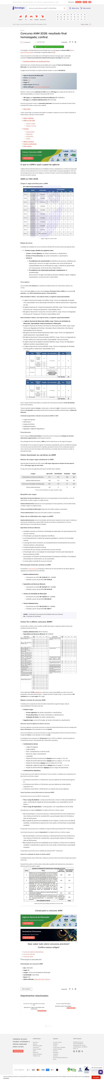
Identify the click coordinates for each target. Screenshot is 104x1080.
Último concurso (28, 141)
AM (64, 14)
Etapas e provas (31, 126)
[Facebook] (76, 1051)
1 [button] (46, 1026)
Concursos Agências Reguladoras (33, 952)
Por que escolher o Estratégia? (59, 1047)
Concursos (78, 2)
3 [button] (49, 1026)
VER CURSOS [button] (28, 158)
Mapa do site (35, 1052)
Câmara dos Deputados (28, 2)
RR (67, 19)
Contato (57, 2)
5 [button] (51, 1026)
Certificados (55, 1054)
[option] (34, 1006)
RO (64, 19)
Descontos (55, 1050)
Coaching (55, 1045)
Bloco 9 (47, 87)
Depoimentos (56, 1052)
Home (14, 24)
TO (84, 19)
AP (67, 14)
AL (61, 14)
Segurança (35, 1044)
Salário (28, 138)
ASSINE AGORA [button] (28, 937)
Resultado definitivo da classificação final (36, 61)
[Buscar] (64, 8)
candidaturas (38, 692)
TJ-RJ (35, 2)
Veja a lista (26, 109)
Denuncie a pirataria (37, 1049)
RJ (57, 19)
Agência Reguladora (26, 989)
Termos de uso (36, 1047)
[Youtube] (79, 1051)
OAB (90, 2)
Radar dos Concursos (17, 2)
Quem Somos (35, 1042)
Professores (39, 2)
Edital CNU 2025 (39, 87)
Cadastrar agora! (18, 1051)
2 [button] (47, 1026)
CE (74, 14)
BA (71, 14)
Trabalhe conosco (36, 1055)
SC (74, 19)
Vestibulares (55, 1044)
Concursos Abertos (29, 954)
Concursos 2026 (28, 956)
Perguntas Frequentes (57, 1049)
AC (57, 14)
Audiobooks (55, 1055)
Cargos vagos (30, 132)
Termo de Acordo (33, 568)
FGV (29, 80)
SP (81, 19)
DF (78, 14)
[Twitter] (82, 1051)
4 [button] (50, 1026)
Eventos (34, 1050)
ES (81, 14)
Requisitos (29, 134)
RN (61, 19)
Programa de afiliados (37, 1054)
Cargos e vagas (30, 123)
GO (85, 14)
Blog (18, 24)
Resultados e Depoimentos (48, 2)
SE (78, 19)
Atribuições (29, 136)
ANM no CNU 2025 (29, 120)
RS (71, 19)
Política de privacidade (37, 1045)
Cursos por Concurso (57, 1042)
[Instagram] (74, 1051)
